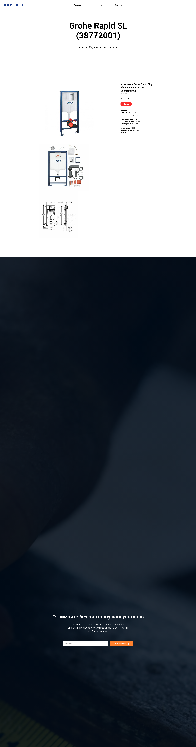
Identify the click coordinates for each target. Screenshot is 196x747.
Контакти (118, 5)
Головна (77, 5)
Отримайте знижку (121, 644)
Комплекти (97, 5)
